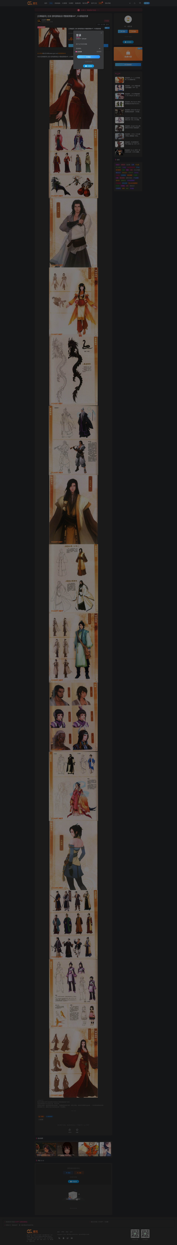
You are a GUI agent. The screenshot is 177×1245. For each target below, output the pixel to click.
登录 (89, 57)
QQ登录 (89, 66)
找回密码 (99, 51)
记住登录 (79, 51)
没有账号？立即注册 (81, 38)
